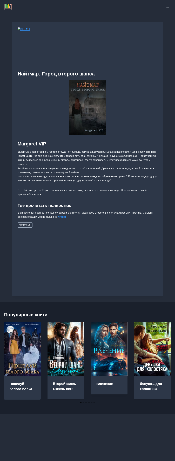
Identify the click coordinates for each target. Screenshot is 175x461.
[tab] (81, 402)
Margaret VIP (25, 225)
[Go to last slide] (10, 361)
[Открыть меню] (168, 6)
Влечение (104, 384)
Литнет (62, 216)
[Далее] (165, 361)
